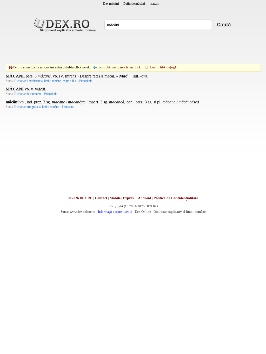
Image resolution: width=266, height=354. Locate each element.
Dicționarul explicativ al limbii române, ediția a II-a (45, 81)
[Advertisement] (133, 48)
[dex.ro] (65, 25)
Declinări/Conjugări (164, 67)
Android (144, 198)
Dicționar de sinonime (27, 94)
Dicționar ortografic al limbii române (36, 107)
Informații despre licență (115, 212)
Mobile (115, 198)
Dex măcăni (111, 3)
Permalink (85, 81)
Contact (101, 198)
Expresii (129, 198)
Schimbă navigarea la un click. (120, 67)
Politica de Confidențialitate (176, 198)
